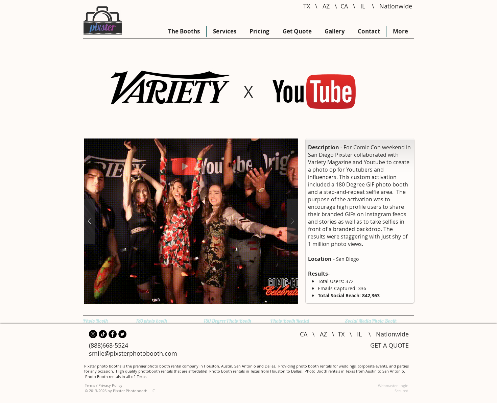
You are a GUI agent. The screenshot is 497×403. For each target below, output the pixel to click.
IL (362, 6)
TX (306, 6)
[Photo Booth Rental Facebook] (113, 334)
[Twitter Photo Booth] (122, 334)
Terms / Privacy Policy (103, 385)
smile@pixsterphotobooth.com (133, 353)
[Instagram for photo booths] (93, 334)
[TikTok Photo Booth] (103, 334)
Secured (401, 390)
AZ (326, 6)
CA (344, 6)
